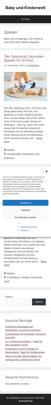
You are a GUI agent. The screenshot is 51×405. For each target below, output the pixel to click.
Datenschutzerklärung (29, 227)
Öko (37, 154)
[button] (46, 171)
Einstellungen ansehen (25, 217)
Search (9, 296)
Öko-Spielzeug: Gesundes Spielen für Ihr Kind (24, 58)
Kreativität (36, 277)
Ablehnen (25, 210)
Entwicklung (13, 277)
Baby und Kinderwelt (25, 7)
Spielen (11, 149)
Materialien (28, 154)
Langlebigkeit (14, 154)
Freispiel (25, 277)
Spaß (6, 281)
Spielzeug (9, 158)
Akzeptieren (25, 202)
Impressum (25, 230)
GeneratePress (26, 400)
